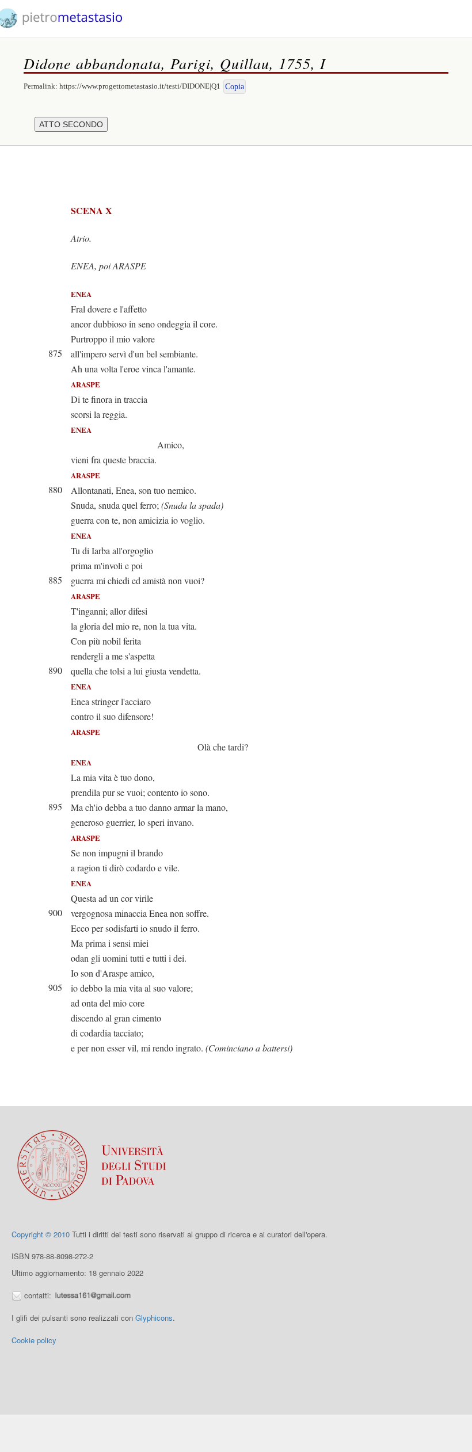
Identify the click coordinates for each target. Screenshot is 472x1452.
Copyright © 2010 (41, 1234)
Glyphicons (154, 1317)
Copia (234, 86)
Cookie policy (34, 1340)
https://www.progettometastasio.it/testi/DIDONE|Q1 (139, 86)
